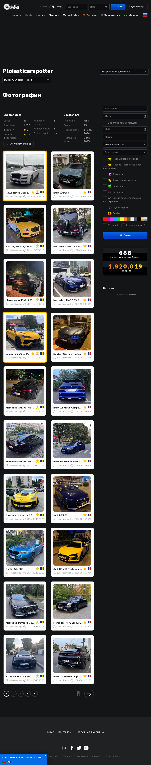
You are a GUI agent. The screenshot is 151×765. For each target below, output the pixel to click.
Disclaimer (113, 756)
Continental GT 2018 (75, 354)
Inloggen (133, 15)
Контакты (65, 732)
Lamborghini (13, 354)
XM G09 (64, 192)
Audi (56, 515)
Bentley (10, 246)
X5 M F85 (18, 569)
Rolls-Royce (13, 192)
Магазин (54, 15)
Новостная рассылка (90, 732)
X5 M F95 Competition (73, 407)
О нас (50, 732)
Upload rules (71, 15)
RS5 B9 (63, 515)
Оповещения (112, 15)
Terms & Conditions (75, 756)
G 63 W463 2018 (81, 246)
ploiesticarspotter (17, 196)
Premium (91, 15)
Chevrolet (11, 515)
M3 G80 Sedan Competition (76, 461)
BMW (56, 192)
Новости (44, 7)
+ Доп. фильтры (137, 6)
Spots (28, 15)
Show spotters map (20, 143)
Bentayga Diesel (25, 246)
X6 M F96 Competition (73, 676)
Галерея (60, 7)
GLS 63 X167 (31, 300)
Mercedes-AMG (62, 246)
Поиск (120, 6)
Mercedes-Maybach (17, 622)
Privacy (97, 756)
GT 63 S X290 (32, 461)
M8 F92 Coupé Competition (28, 676)
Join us (41, 15)
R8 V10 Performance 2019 (74, 569)
